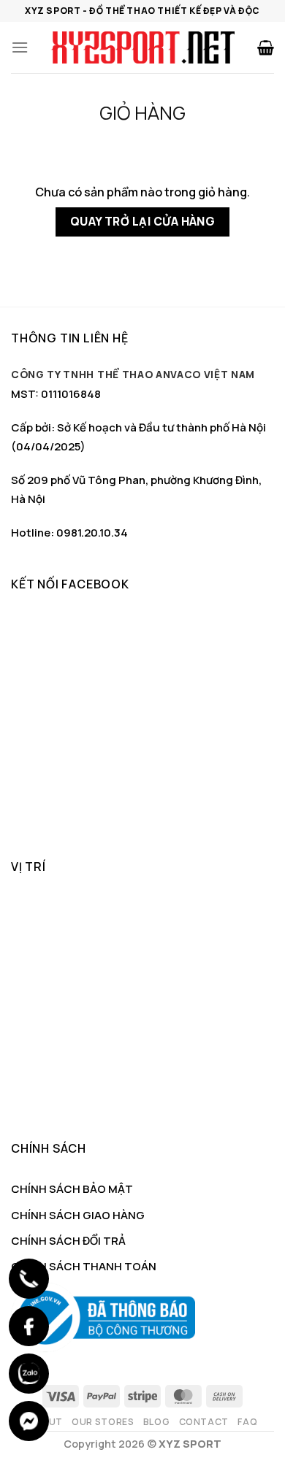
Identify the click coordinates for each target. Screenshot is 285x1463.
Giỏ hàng (142, 113)
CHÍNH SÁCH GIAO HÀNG (78, 1215)
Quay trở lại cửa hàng (143, 221)
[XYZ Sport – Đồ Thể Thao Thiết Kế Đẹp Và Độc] (142, 47)
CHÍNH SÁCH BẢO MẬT (72, 1189)
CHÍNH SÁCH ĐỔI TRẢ (68, 1240)
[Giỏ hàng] (265, 47)
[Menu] (19, 47)
